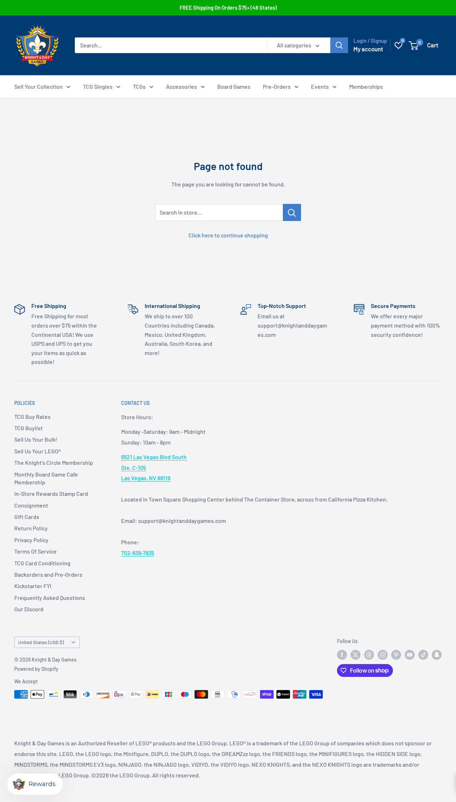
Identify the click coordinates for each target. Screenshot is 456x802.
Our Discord (28, 609)
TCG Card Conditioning (42, 563)
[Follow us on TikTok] (423, 655)
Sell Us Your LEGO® (37, 451)
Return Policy (31, 528)
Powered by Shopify (36, 669)
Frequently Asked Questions (49, 597)
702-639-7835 (137, 552)
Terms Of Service (35, 551)
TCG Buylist (28, 428)
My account (368, 48)
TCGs (139, 86)
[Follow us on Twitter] (356, 655)
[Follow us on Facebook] (342, 655)
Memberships (366, 86)
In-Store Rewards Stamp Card (51, 493)
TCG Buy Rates (32, 416)
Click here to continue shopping (228, 235)
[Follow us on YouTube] (410, 655)
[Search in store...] (292, 212)
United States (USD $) (41, 642)
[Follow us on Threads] (369, 655)
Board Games (233, 86)
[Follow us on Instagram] (383, 655)
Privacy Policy (31, 539)
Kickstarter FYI (32, 585)
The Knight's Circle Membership (53, 462)
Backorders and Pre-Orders (48, 574)
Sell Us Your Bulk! (35, 439)
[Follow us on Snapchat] (437, 655)
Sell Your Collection (38, 86)
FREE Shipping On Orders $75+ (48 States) (228, 7)
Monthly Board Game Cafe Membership (46, 478)
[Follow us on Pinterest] (396, 655)
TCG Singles (98, 86)
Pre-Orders (277, 86)
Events (320, 86)
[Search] (339, 45)
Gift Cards (26, 516)
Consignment (31, 505)
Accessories (181, 86)
